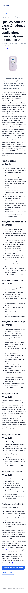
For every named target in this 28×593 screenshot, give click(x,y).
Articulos (9, 48)
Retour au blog (7, 572)
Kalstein (6, 5)
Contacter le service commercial (13, 567)
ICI (6, 550)
